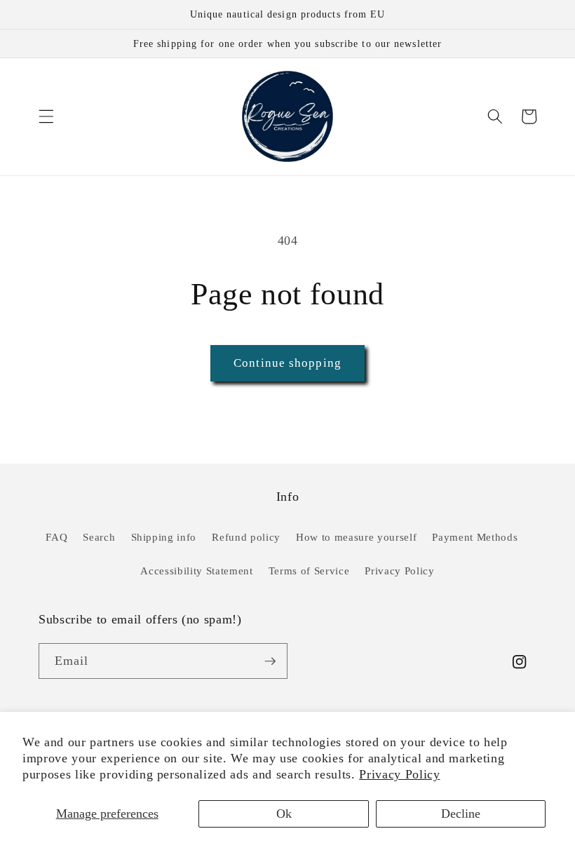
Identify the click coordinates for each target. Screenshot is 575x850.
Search (99, 537)
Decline (460, 814)
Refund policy (246, 537)
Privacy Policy (399, 774)
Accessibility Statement (196, 570)
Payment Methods (475, 537)
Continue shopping (287, 363)
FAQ (56, 537)
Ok (284, 814)
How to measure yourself (356, 537)
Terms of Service (309, 570)
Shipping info (164, 537)
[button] (46, 116)
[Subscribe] (270, 661)
